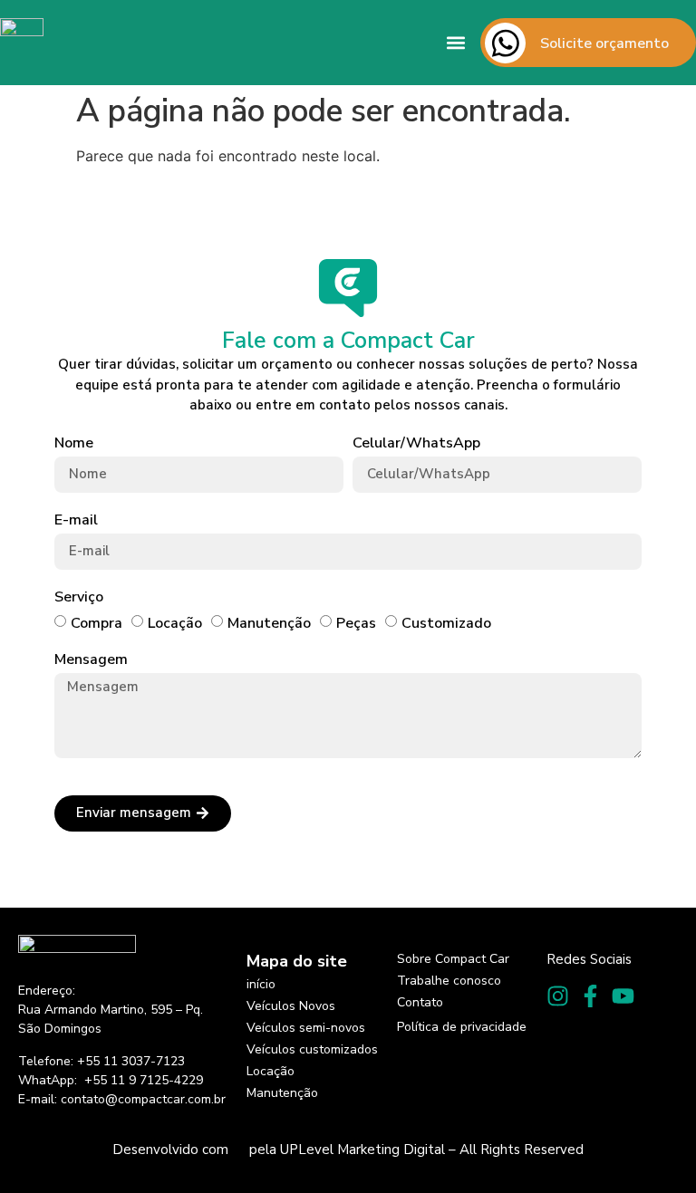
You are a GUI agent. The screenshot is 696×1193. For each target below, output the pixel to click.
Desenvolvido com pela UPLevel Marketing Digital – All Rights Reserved (348, 1149)
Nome (73, 443)
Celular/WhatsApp (416, 443)
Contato (420, 1002)
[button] (456, 43)
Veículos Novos (290, 1006)
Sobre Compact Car (453, 958)
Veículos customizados (312, 1049)
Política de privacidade (462, 1026)
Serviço (78, 597)
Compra (96, 622)
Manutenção (269, 622)
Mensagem (91, 659)
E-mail (76, 520)
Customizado (446, 622)
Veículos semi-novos (305, 1027)
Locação (175, 622)
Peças (356, 622)
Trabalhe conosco (449, 980)
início (261, 984)
